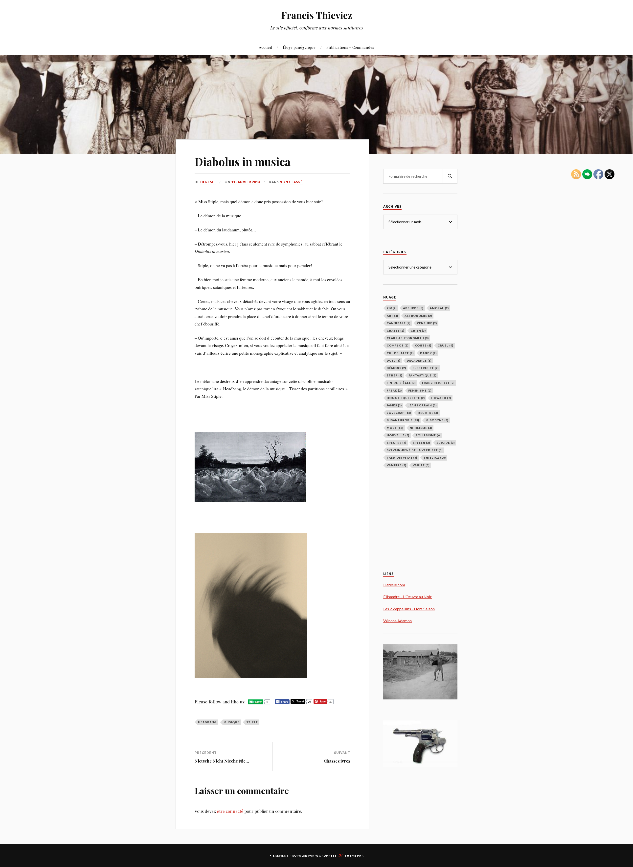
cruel (445, 345)
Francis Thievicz (316, 15)
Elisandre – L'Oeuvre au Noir (407, 596)
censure (427, 323)
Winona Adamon (397, 620)
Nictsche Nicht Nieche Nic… (222, 761)
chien (418, 330)
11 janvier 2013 (245, 182)
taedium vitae (402, 457)
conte (423, 345)
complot (397, 345)
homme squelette (406, 397)
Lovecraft (399, 412)
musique (231, 722)
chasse (395, 330)
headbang (207, 722)
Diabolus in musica (243, 161)
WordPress (326, 855)
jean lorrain (422, 405)
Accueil (265, 47)
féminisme (419, 390)
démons (396, 368)
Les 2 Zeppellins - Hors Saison (409, 608)
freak (394, 390)
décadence (419, 360)
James (394, 405)
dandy (428, 353)
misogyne (437, 420)
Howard (441, 397)
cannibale (398, 323)
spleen (421, 442)
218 (392, 308)
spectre (396, 442)
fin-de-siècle (401, 382)
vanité (421, 465)
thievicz (435, 457)
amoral (439, 308)
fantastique (422, 375)
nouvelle (398, 435)
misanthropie (403, 420)
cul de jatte (400, 353)
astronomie (418, 315)
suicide (445, 442)
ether (394, 375)
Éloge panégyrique (299, 47)
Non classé (291, 182)
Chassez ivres (337, 761)
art (392, 315)
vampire (396, 465)
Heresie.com (394, 584)
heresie (208, 182)
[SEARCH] (450, 176)
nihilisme (421, 427)
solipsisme (428, 435)
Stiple (252, 722)
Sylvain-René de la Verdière (415, 450)
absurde (413, 308)
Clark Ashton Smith (408, 338)
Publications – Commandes (350, 47)
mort (395, 427)
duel (393, 360)
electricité (425, 368)
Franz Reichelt (438, 382)
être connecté (230, 811)
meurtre (427, 412)
